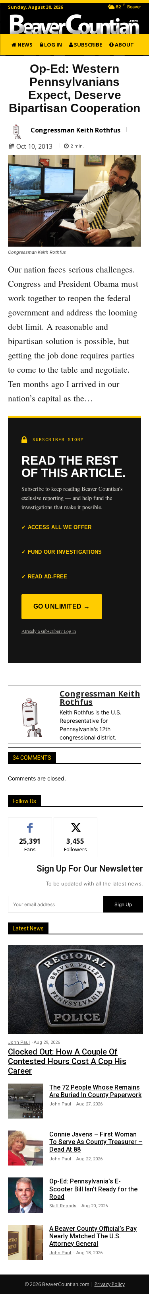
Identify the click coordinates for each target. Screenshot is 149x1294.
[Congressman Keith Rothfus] (18, 130)
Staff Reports (62, 1205)
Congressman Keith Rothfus (75, 130)
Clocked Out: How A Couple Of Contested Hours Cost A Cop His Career (67, 1061)
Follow (75, 824)
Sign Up (123, 904)
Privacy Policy (110, 1284)
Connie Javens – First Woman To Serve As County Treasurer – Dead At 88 (95, 1142)
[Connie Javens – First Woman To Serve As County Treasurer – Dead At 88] (25, 1148)
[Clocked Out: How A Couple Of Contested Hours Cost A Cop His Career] (75, 989)
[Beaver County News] (74, 24)
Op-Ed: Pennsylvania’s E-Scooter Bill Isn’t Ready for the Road (93, 1188)
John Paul (19, 1042)
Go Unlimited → (61, 606)
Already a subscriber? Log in (48, 631)
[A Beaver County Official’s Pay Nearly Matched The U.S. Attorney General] (25, 1242)
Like (30, 824)
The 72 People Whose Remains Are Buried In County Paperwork (95, 1091)
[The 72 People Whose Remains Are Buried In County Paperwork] (25, 1101)
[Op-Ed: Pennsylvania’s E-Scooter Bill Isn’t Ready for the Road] (25, 1194)
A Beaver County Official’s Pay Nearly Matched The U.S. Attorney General (93, 1236)
